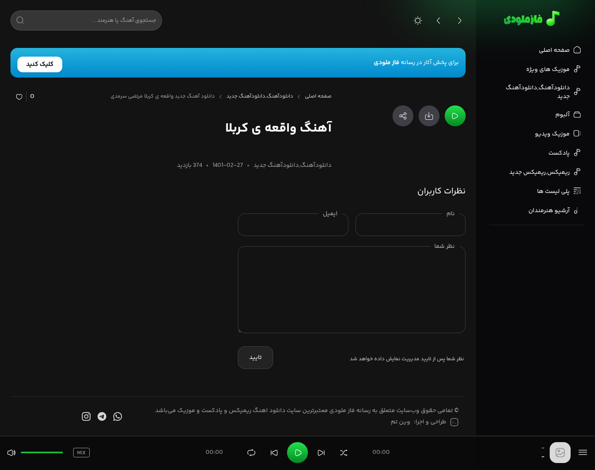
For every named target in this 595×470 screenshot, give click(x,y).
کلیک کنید (40, 64)
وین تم (400, 422)
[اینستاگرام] (85, 416)
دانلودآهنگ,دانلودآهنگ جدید (260, 96)
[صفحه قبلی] (439, 20)
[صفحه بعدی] (459, 20)
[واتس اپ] (117, 416)
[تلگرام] (101, 416)
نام (450, 214)
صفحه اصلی (318, 96)
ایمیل (330, 214)
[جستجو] (20, 22)
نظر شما (444, 246)
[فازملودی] (530, 18)
